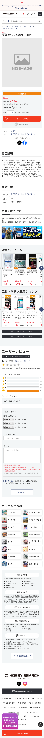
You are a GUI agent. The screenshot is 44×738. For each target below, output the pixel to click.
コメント (7, 446)
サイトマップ (22, 719)
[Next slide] (41, 268)
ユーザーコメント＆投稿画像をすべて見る (15, 357)
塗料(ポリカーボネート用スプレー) (23, 134)
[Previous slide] (2, 268)
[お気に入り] (28, 13)
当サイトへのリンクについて (32, 716)
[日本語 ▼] (23, 13)
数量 (4, 112)
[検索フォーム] (35, 14)
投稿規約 (9, 481)
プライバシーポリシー (32, 712)
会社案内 (11, 712)
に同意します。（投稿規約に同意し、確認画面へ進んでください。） (21, 482)
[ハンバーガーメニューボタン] (40, 14)
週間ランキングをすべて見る (21, 331)
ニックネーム (9, 434)
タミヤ (13, 131)
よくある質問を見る (21, 655)
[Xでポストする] (19, 143)
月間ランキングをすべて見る (21, 336)
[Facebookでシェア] (24, 143)
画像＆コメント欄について (22, 361)
